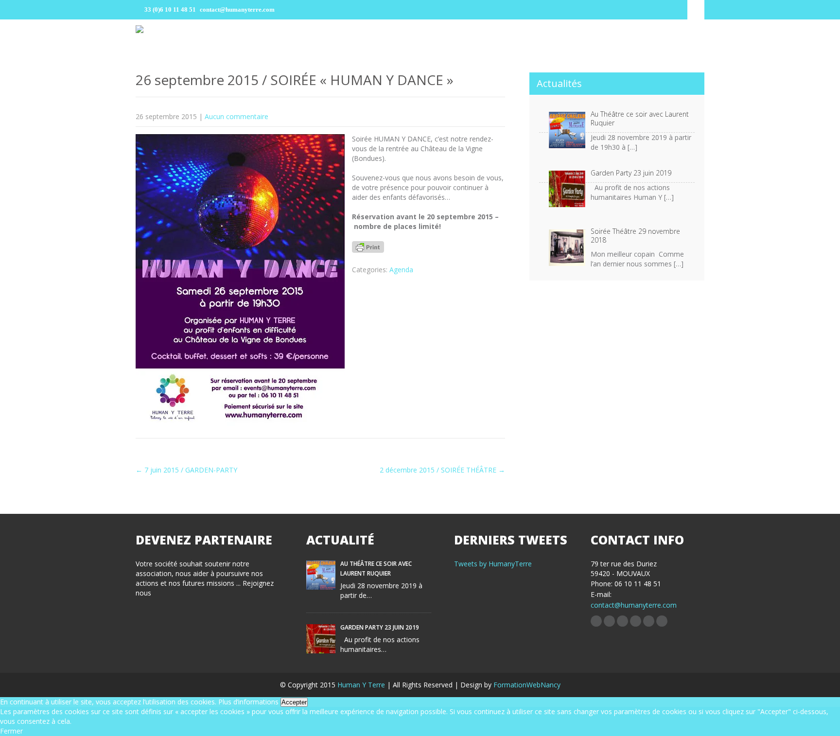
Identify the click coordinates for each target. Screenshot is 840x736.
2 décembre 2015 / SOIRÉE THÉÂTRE (442, 469)
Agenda (401, 269)
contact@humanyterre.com (634, 605)
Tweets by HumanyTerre (493, 563)
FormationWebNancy (526, 684)
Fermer (11, 731)
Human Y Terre (362, 684)
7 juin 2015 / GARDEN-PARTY (186, 469)
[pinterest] (635, 621)
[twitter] (609, 621)
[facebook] (596, 621)
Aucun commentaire (236, 116)
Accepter (294, 702)
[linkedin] (622, 621)
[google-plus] (648, 621)
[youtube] (661, 621)
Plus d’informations (248, 701)
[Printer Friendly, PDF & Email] (368, 249)
